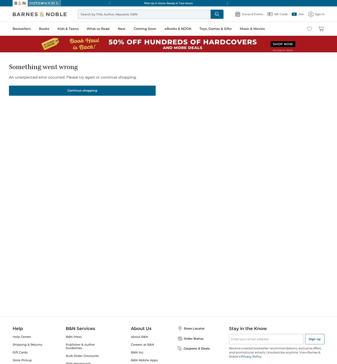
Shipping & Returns (27, 344)
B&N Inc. (137, 352)
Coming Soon (145, 29)
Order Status (194, 338)
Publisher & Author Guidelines (80, 346)
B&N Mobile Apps (144, 360)
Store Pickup (22, 360)
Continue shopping (82, 90)
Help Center (22, 337)
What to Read (98, 29)
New (121, 29)
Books (44, 29)
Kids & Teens (68, 29)
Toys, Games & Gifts (215, 29)
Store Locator (194, 328)
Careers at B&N (142, 344)
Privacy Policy (251, 356)
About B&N (139, 337)
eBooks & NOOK (178, 29)
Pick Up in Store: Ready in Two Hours (168, 3)
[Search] (217, 14)
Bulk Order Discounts (82, 356)
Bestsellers (22, 29)
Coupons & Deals (197, 348)
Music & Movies (252, 29)
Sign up (315, 339)
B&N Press (74, 337)
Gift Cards (20, 352)
